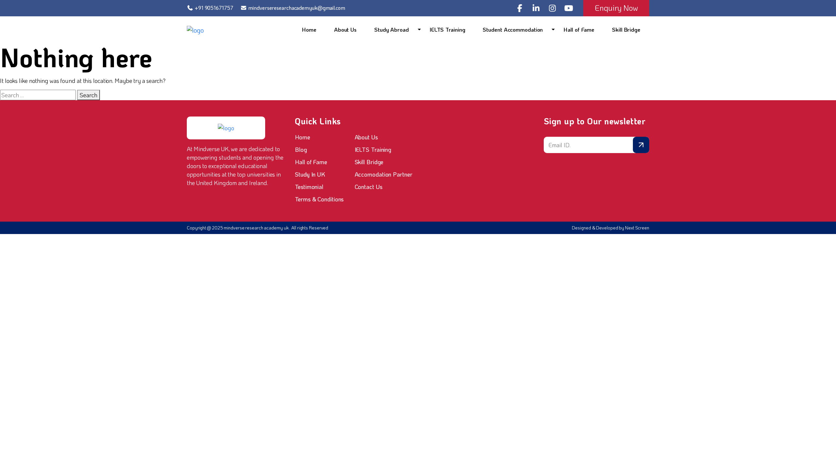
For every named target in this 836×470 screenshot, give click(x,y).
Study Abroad (391, 29)
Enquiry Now (616, 8)
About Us (345, 29)
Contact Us (368, 187)
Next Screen (637, 228)
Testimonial (309, 187)
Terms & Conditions (319, 199)
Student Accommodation (513, 29)
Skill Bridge (626, 29)
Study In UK (310, 174)
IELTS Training (447, 29)
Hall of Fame (579, 29)
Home (309, 29)
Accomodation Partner (383, 174)
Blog (301, 149)
